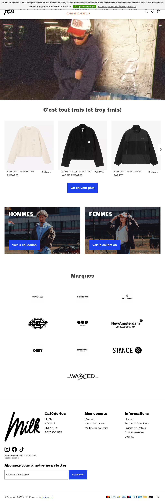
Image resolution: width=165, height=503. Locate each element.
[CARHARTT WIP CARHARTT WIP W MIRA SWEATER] (29, 145)
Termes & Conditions (137, 423)
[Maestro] (129, 497)
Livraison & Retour (135, 428)
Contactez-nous (134, 432)
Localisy (129, 436)
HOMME (50, 423)
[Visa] (113, 497)
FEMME (49, 419)
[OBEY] (38, 350)
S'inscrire (90, 419)
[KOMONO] (82, 324)
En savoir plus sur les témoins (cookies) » (117, 6)
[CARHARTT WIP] (82, 297)
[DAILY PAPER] (127, 297)
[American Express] (140, 497)
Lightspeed (47, 497)
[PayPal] (145, 497)
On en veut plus (82, 187)
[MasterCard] (108, 497)
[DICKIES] (38, 324)
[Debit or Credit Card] (151, 497)
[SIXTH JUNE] (82, 350)
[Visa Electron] (124, 497)
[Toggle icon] (146, 11)
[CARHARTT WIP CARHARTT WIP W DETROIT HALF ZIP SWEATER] (82, 145)
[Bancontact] (119, 497)
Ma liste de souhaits (96, 428)
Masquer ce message (85, 6)
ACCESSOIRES (53, 432)
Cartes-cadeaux (78, 13)
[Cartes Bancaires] (135, 497)
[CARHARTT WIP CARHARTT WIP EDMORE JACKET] (136, 145)
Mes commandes (95, 423)
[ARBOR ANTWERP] (38, 297)
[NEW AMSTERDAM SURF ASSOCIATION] (127, 324)
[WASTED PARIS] (82, 377)
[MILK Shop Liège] (9, 11)
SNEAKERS (51, 428)
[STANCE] (127, 350)
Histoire (129, 419)
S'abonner (78, 474)
